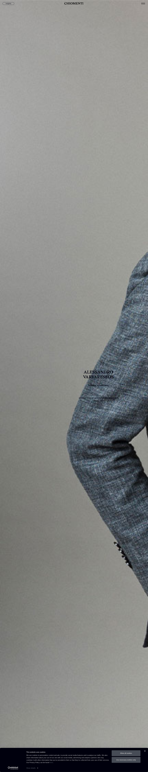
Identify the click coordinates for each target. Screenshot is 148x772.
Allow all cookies (126, 753)
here (51, 762)
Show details (31, 768)
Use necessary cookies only (126, 760)
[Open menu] (144, 3)
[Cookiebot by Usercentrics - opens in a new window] (13, 768)
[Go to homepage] (74, 4)
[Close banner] (145, 751)
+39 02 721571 (98, 401)
